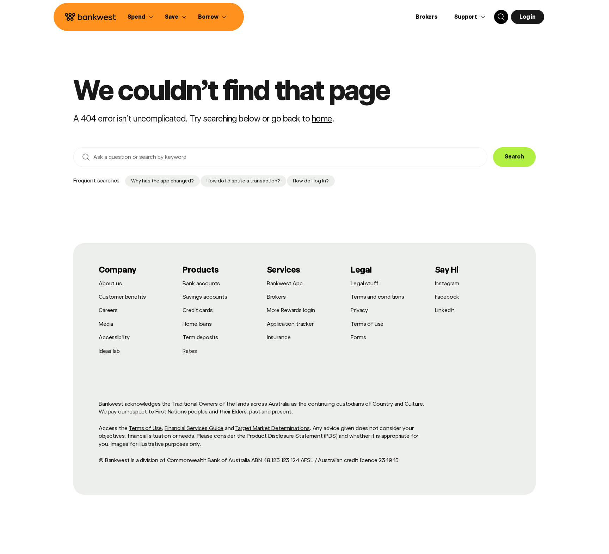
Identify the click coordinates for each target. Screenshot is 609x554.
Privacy (359, 310)
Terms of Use (145, 428)
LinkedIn (445, 310)
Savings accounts (205, 296)
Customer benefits (122, 296)
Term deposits (200, 337)
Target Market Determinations (272, 428)
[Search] (501, 17)
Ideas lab (109, 351)
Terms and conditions (377, 296)
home (322, 118)
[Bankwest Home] (90, 17)
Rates (190, 351)
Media (106, 323)
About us (110, 283)
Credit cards (198, 310)
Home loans (197, 323)
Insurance (279, 337)
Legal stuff (364, 283)
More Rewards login (291, 310)
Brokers (426, 16)
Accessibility (114, 337)
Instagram (447, 283)
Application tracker (290, 323)
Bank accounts (201, 283)
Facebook (447, 296)
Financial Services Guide (194, 428)
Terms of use (367, 323)
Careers (108, 310)
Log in (527, 16)
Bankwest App (285, 283)
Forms (358, 337)
